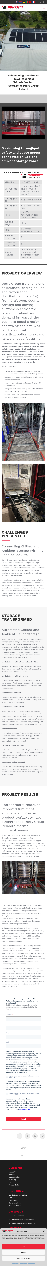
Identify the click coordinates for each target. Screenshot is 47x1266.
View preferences (23, 1258)
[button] (44, 1231)
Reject (23, 1252)
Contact (12, 1182)
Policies (12, 1174)
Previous (23, 1148)
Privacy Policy (15, 1263)
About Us (13, 1172)
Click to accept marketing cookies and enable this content (23, 123)
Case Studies (14, 1177)
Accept (23, 1246)
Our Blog (12, 1180)
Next (23, 1155)
